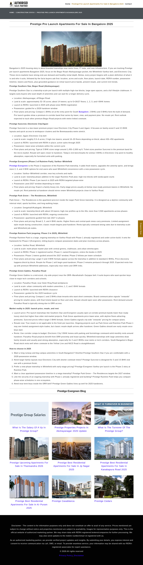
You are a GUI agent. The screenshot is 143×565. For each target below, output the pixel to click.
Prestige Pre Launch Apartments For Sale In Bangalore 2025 (97, 4)
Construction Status (25, 12)
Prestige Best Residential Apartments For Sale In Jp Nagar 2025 (71, 466)
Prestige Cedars (103, 501)
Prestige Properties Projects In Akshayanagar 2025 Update (71, 429)
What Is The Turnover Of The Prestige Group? (114, 429)
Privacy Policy (66, 555)
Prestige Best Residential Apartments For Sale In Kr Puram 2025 (29, 504)
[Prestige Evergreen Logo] (18, 4)
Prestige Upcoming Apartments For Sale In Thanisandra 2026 (29, 464)
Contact (128, 4)
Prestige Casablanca (63, 501)
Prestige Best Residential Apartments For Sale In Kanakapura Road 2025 (114, 466)
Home (67, 4)
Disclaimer (79, 555)
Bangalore (84, 112)
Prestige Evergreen (18, 166)
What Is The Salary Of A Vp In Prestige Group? (29, 429)
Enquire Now (141, 229)
